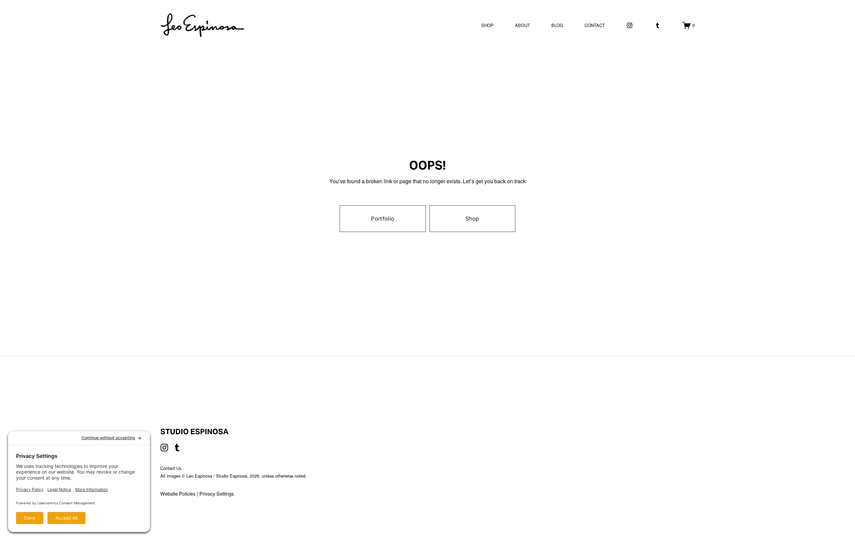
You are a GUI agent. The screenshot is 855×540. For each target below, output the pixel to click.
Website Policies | (179, 493)
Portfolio (382, 218)
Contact (594, 25)
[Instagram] (629, 25)
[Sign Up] (648, 462)
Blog (557, 25)
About (522, 25)
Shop (487, 25)
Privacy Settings (216, 493)
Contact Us (170, 468)
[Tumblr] (657, 25)
